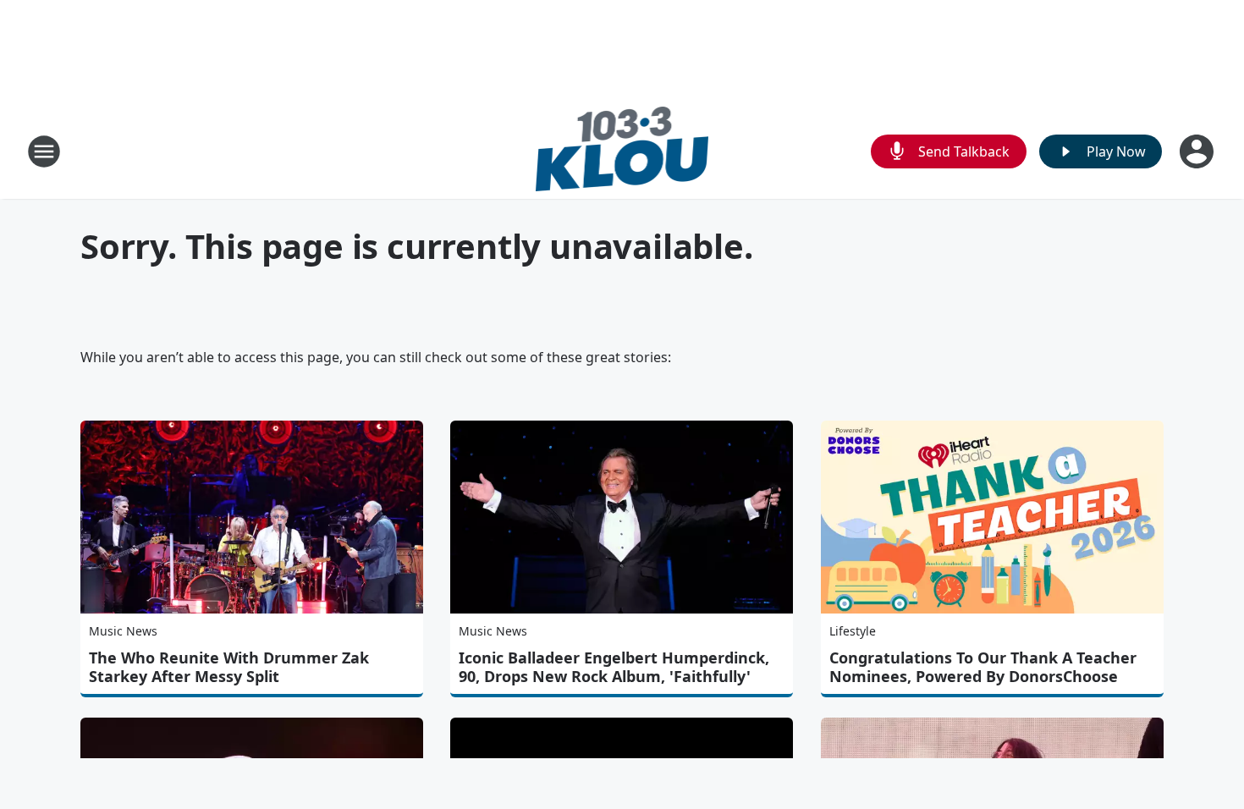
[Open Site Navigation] (44, 151)
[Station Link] (622, 151)
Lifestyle (852, 631)
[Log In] (1198, 151)
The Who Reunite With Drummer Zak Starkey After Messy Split (229, 666)
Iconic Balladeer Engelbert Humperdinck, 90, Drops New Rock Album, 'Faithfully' (614, 666)
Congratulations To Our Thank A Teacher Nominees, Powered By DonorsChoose (983, 666)
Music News (123, 631)
